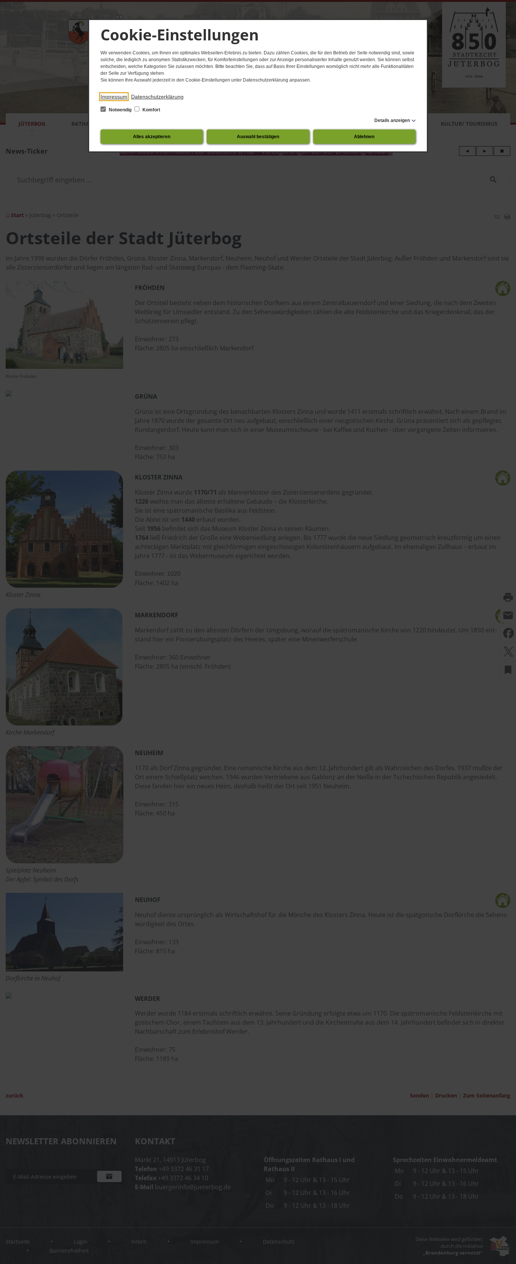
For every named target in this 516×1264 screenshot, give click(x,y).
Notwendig (120, 110)
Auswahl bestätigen (258, 136)
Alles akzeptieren (151, 136)
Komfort (150, 110)
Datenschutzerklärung (157, 97)
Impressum (113, 97)
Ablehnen (364, 136)
